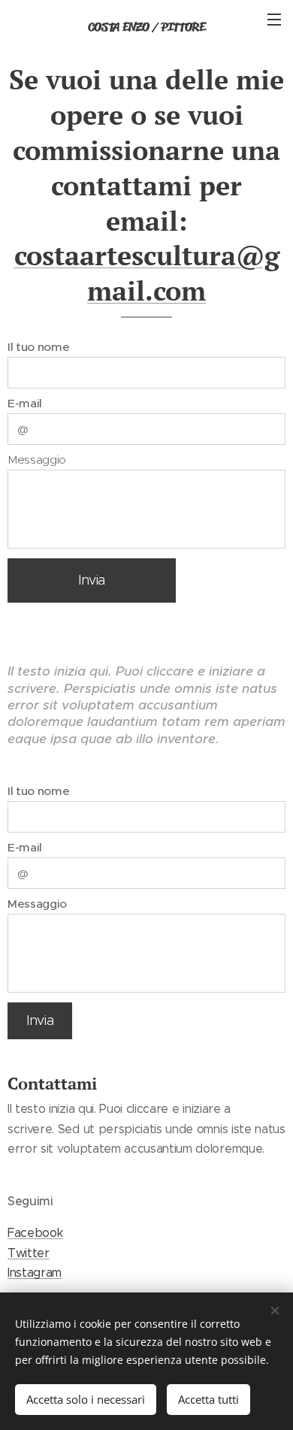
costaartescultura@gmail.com (146, 272)
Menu (274, 19)
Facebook (35, 1233)
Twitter (29, 1253)
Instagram (35, 1272)
